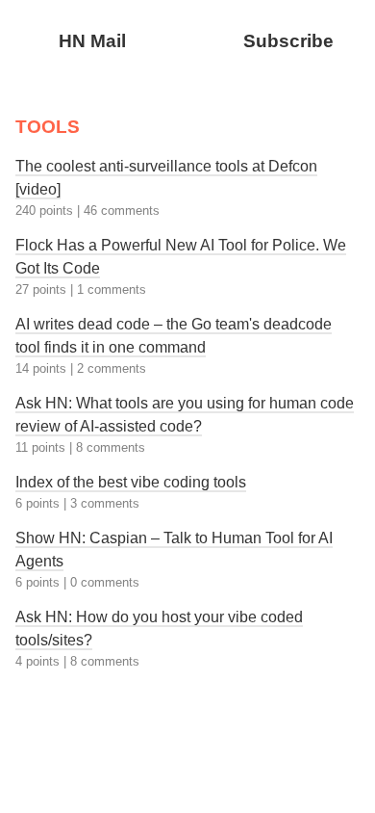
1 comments (111, 289)
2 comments (111, 368)
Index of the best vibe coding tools (130, 482)
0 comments (104, 582)
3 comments (104, 503)
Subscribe (288, 41)
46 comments (122, 210)
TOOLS (47, 127)
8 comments (110, 447)
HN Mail (92, 41)
